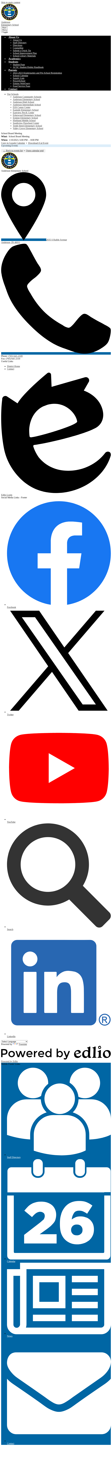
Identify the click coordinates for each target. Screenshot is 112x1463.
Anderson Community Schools (27, 97)
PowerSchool (19, 81)
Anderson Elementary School (26, 99)
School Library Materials (24, 56)
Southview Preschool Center (26, 123)
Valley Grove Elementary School (28, 128)
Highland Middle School (24, 120)
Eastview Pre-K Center (23, 112)
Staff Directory (20, 42)
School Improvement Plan (25, 53)
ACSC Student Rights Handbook (28, 67)
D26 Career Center (21, 107)
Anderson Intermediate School (27, 104)
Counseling (18, 48)
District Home (13, 366)
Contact (10, 369)
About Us (17, 40)
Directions (17, 45)
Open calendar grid (35, 150)
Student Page (19, 64)
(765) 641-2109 (15, 356)
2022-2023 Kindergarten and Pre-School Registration (37, 73)
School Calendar (20, 75)
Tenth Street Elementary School (27, 126)
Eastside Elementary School (25, 110)
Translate (23, 1044)
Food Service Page (21, 86)
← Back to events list (13, 150)
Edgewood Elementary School (27, 115)
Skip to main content (10, 2)
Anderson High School (23, 102)
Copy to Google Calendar (13, 143)
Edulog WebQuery (21, 83)
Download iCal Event (38, 143)
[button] (14, 37)
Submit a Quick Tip (22, 50)
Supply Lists (18, 78)
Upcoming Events (9, 145)
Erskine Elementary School (25, 118)
